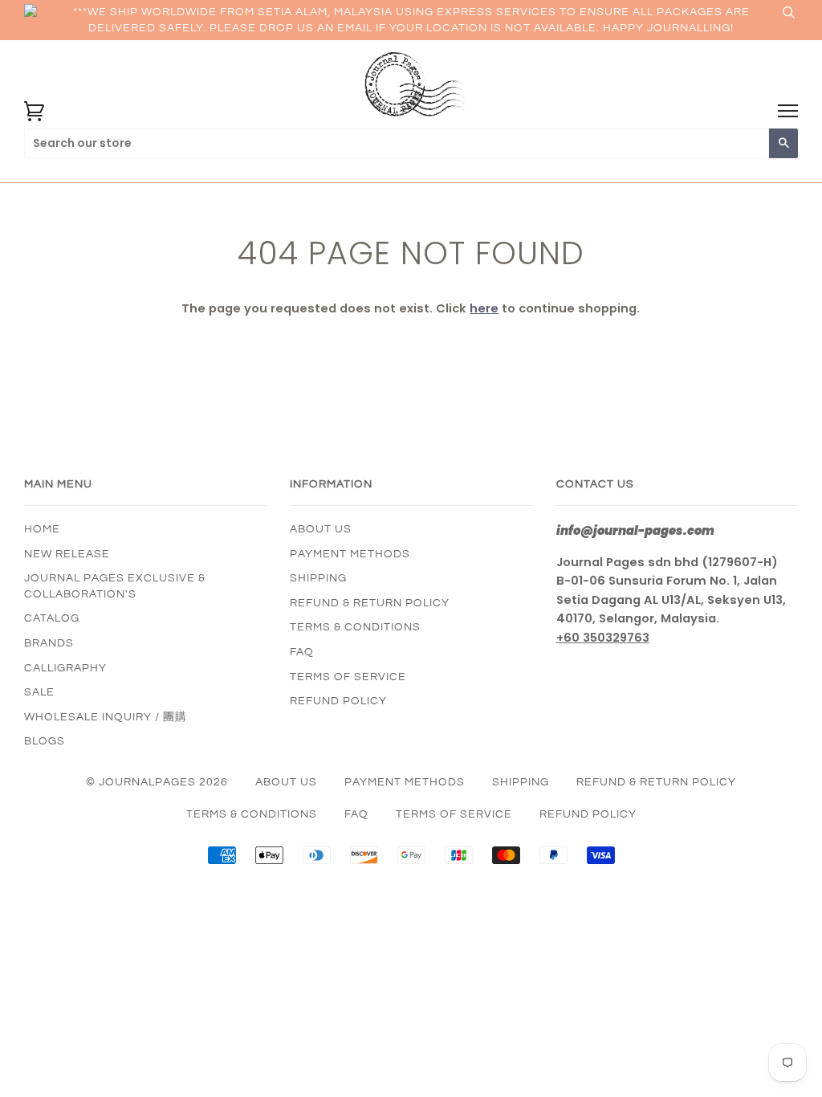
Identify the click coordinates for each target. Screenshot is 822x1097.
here (484, 308)
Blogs (44, 741)
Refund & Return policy (370, 603)
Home (42, 529)
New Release (67, 554)
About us (321, 529)
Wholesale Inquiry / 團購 (105, 717)
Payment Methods (350, 554)
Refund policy (338, 701)
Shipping (318, 578)
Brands (49, 643)
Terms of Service (348, 677)
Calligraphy (65, 668)
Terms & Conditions (355, 627)
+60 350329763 (602, 638)
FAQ (302, 652)
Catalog (51, 618)
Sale (39, 692)
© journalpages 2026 (157, 782)
